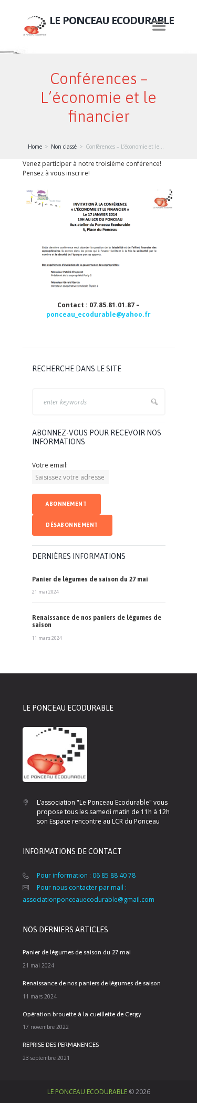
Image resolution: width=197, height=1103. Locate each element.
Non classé (64, 146)
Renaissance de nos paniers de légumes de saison (92, 983)
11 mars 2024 (47, 637)
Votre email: (50, 465)
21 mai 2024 (45, 591)
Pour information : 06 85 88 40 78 (86, 875)
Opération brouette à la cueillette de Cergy (82, 1014)
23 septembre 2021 (46, 1058)
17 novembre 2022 (46, 1027)
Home (35, 146)
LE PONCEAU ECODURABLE (87, 1091)
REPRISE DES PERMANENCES (61, 1044)
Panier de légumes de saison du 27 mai (90, 579)
